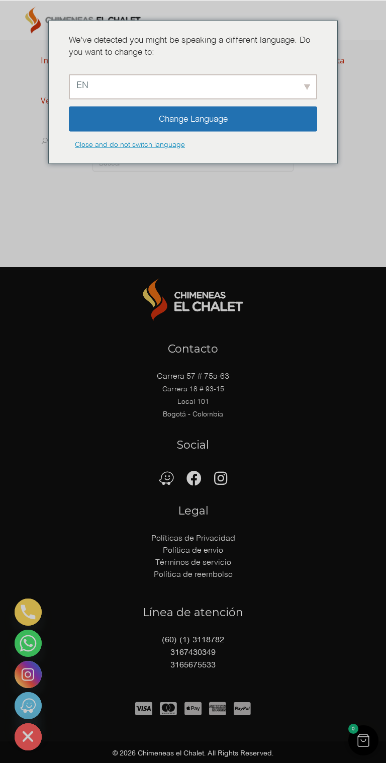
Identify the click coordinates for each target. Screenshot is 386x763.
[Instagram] (28, 674)
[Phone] (28, 612)
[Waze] (28, 705)
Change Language (193, 119)
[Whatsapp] (28, 643)
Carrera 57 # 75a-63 (193, 375)
